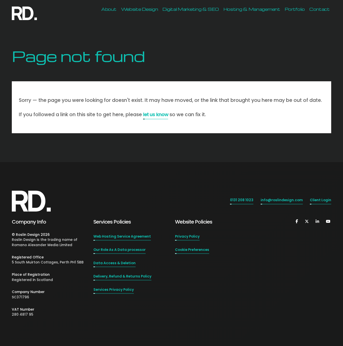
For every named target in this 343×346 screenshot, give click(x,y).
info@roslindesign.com (282, 200)
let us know (155, 114)
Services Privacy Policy (113, 289)
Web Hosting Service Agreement (122, 236)
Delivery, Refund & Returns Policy (122, 276)
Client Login (320, 200)
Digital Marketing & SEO (190, 9)
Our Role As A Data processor (119, 249)
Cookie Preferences (192, 249)
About (109, 9)
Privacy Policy (187, 236)
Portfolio (295, 9)
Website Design (139, 9)
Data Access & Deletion (114, 263)
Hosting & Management (251, 9)
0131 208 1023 (241, 200)
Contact (319, 9)
